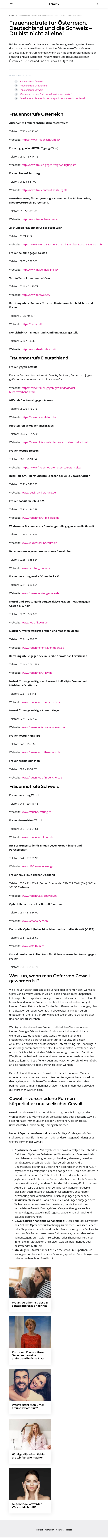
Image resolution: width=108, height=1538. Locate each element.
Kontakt (39, 1530)
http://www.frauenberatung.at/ (40, 219)
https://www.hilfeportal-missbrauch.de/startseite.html (55, 442)
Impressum (50, 1530)
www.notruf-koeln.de (35, 622)
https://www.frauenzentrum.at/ (41, 139)
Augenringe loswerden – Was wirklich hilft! (28, 1505)
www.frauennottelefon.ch (37, 837)
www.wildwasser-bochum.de (39, 543)
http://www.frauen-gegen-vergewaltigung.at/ (49, 165)
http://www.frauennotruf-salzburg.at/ (44, 190)
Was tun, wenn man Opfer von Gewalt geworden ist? (46, 94)
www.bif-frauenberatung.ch (38, 866)
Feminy (54, 4)
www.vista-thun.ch (33, 946)
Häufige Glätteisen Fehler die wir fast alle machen (28, 1456)
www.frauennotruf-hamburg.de (41, 752)
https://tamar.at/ (32, 324)
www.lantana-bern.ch (35, 921)
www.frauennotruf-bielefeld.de (40, 517)
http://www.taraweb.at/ (36, 295)
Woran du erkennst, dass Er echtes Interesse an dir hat (30, 1304)
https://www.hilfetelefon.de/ (39, 417)
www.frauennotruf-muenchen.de (42, 777)
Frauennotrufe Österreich (32, 81)
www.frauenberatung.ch (36, 812)
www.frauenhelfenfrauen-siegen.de (43, 727)
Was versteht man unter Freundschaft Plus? (28, 1406)
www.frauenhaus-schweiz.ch (39, 896)
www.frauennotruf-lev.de (37, 672)
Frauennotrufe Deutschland (33, 85)
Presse (69, 1530)
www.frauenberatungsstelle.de (40, 593)
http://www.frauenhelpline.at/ (40, 269)
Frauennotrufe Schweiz (31, 89)
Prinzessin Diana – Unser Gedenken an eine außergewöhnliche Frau (28, 1355)
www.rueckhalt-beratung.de (39, 492)
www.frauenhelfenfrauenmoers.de (43, 647)
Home (11, 15)
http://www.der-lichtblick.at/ (39, 349)
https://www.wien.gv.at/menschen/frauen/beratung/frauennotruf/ (62, 244)
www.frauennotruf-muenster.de (41, 702)
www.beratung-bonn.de (36, 568)
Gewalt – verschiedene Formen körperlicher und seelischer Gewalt (52, 98)
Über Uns (60, 1530)
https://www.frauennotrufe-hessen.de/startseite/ (51, 467)
